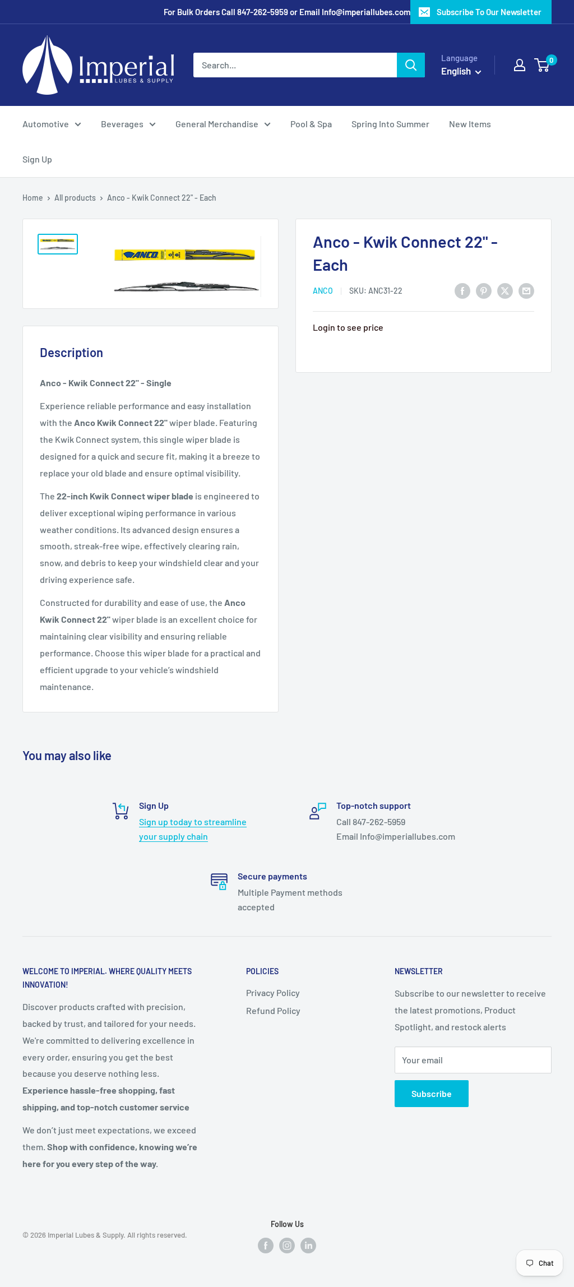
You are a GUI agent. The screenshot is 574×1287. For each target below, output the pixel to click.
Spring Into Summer (390, 123)
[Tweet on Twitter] (505, 290)
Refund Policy (273, 1010)
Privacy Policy (273, 992)
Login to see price (348, 327)
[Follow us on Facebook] (266, 1244)
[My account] (519, 65)
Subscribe (431, 1093)
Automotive (45, 123)
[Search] (411, 65)
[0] (542, 65)
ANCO (323, 290)
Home (32, 197)
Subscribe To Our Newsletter (489, 12)
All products (75, 197)
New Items (470, 123)
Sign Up (37, 159)
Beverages (122, 123)
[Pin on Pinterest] (484, 290)
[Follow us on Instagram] (287, 1244)
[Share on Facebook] (462, 290)
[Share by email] (526, 290)
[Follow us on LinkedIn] (308, 1244)
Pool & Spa (311, 123)
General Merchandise (216, 123)
